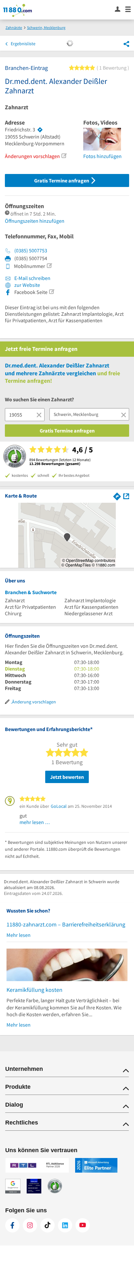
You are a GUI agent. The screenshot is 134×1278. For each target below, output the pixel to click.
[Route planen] (40, 129)
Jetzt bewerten (67, 777)
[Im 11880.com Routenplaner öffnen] (117, 495)
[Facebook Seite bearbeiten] (51, 291)
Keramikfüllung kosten (34, 989)
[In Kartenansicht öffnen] (126, 495)
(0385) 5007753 (30, 250)
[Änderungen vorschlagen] (63, 155)
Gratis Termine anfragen (62, 180)
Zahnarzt (16, 107)
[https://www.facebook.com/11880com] (12, 1225)
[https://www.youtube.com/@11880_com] (82, 1225)
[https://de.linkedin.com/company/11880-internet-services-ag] (65, 1225)
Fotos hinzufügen (102, 156)
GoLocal (59, 806)
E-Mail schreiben (31, 278)
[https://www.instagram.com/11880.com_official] (30, 1225)
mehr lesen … (35, 822)
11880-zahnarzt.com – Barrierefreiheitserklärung (66, 924)
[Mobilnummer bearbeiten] (49, 265)
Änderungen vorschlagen (32, 156)
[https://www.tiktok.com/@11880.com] (47, 1225)
